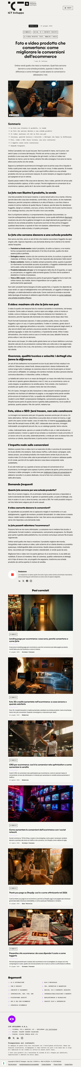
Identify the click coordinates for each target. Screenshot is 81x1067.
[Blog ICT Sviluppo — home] (16, 8)
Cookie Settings (46, 1064)
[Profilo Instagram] (31, 581)
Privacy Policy (58, 1064)
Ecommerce (27, 32)
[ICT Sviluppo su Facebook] (9, 1038)
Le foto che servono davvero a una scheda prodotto (31, 131)
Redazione (33, 26)
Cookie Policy (69, 1064)
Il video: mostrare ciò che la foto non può (28, 134)
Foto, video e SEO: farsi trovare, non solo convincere (33, 140)
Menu (69, 8)
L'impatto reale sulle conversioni (24, 143)
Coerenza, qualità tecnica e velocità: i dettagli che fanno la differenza (41, 137)
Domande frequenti (18, 146)
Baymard (68, 217)
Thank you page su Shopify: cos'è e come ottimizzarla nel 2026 (38, 892)
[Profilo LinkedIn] (19, 581)
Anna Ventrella (27, 904)
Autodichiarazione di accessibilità (29, 1064)
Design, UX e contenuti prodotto (45, 32)
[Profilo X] (23, 581)
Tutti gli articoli (12, 1064)
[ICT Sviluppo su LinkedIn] (18, 1038)
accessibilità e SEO (63, 421)
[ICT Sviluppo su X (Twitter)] (13, 1038)
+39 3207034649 (51, 1029)
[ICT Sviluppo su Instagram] (22, 1038)
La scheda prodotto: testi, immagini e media (40, 37)
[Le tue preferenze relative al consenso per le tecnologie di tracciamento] (4, 1063)
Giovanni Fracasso (28, 652)
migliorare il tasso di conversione (57, 472)
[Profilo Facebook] (27, 581)
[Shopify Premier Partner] (31, 4)
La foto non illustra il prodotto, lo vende (28, 128)
